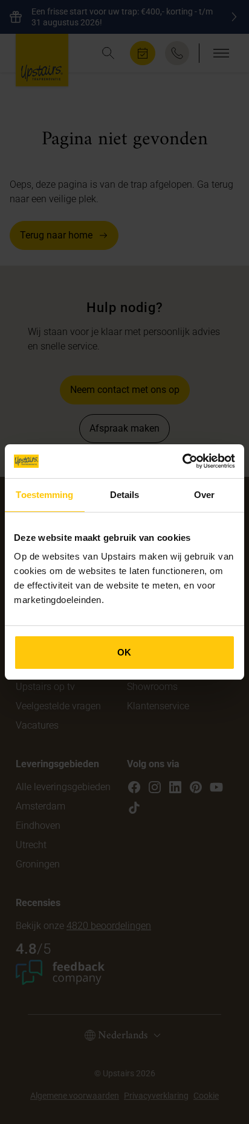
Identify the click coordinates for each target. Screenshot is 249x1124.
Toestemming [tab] (44, 495)
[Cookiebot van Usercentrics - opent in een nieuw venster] (182, 461)
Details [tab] (125, 495)
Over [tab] (204, 495)
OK (124, 652)
